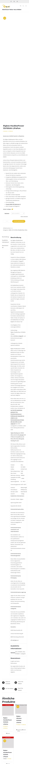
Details (8, 733)
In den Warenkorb (19, 221)
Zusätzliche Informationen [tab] (5, 241)
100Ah (10, 230)
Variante (7, 213)
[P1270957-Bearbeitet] (14, 68)
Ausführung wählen (19, 730)
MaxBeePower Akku (22, 230)
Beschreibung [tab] (5, 236)
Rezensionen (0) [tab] (5, 246)
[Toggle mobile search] (23, 6)
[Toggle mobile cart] (20, 6)
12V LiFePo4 (15, 230)
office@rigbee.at (15, 640)
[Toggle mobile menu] (26, 6)
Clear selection (24, 216)
